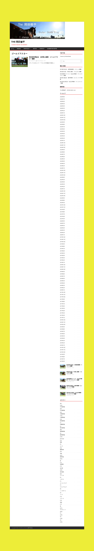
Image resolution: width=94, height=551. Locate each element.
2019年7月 (62, 248)
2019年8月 (62, 246)
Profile (19, 48)
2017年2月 (62, 315)
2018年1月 (62, 290)
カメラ (61, 446)
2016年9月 (62, 326)
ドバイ (61, 494)
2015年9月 (62, 354)
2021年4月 (62, 216)
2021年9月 (62, 209)
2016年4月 (62, 338)
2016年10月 (62, 324)
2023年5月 (62, 179)
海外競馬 (62, 472)
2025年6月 (62, 129)
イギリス (62, 479)
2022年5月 (62, 202)
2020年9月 (62, 221)
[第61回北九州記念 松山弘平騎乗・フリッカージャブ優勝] (63, 395)
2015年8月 (62, 356)
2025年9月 (62, 122)
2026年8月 (62, 96)
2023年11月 (62, 172)
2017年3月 (62, 313)
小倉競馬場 (62, 417)
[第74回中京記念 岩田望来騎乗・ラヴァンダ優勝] (63, 367)
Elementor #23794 (52, 48)
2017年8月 (62, 301)
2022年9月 (62, 198)
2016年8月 (62, 329)
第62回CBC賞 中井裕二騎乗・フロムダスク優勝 (70, 71)
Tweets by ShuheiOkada (65, 56)
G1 (60, 513)
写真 (61, 453)
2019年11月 (62, 239)
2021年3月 (62, 218)
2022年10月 (62, 195)
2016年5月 (62, 336)
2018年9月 (62, 271)
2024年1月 (62, 168)
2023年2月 (62, 186)
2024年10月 (62, 147)
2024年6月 (62, 156)
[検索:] (71, 61)
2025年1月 (62, 140)
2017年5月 (62, 308)
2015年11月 (62, 349)
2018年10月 (62, 269)
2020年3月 (62, 230)
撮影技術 (62, 449)
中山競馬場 (62, 410)
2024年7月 (62, 154)
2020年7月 (62, 223)
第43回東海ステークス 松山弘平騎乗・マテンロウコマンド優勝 (74, 379)
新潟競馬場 (62, 420)
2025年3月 (62, 136)
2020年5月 (62, 225)
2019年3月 (62, 257)
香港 (61, 502)
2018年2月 (62, 287)
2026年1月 (62, 113)
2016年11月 (62, 322)
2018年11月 (62, 267)
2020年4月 (62, 228)
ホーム (12, 48)
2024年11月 (62, 145)
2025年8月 (62, 124)
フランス (62, 498)
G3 (60, 520)
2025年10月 (62, 119)
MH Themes (30, 527)
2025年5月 (62, 131)
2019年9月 (62, 244)
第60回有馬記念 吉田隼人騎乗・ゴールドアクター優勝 (43, 58)
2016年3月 (62, 340)
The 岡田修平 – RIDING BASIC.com (68, 90)
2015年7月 (62, 359)
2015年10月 (62, 352)
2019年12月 (62, 237)
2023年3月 (62, 184)
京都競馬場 (62, 413)
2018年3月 (62, 285)
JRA (61, 403)
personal (62, 438)
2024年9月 (62, 149)
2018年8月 (62, 274)
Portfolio (26, 48)
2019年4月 (62, 255)
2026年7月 (62, 99)
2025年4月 (62, 133)
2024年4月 (62, 161)
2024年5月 (62, 159)
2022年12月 (62, 191)
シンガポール (63, 490)
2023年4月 (62, 182)
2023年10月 (62, 175)
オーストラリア (63, 483)
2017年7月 (62, 303)
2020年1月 (62, 234)
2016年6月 (62, 333)
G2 (60, 516)
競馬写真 (62, 456)
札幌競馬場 (62, 424)
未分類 (61, 468)
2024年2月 (62, 165)
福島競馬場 (62, 431)
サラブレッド (63, 509)
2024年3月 (62, 163)
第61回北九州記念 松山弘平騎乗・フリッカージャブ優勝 (74, 393)
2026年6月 (62, 101)
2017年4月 (62, 310)
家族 (61, 442)
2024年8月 (62, 152)
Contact (42, 48)
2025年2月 (62, 138)
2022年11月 (62, 193)
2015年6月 (62, 361)
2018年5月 (62, 280)
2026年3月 (62, 108)
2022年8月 (62, 200)
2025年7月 (62, 126)
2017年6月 (62, 306)
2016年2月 (62, 342)
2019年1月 (62, 262)
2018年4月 (62, 283)
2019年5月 (62, 253)
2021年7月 (62, 214)
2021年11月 (62, 207)
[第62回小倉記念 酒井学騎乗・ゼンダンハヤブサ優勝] (63, 388)
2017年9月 (62, 299)
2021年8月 (62, 211)
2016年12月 (62, 319)
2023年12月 (62, 170)
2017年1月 (62, 317)
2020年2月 (62, 232)
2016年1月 (62, 345)
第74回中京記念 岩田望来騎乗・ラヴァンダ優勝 (70, 69)
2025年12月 (62, 115)
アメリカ (62, 475)
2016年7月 (62, 331)
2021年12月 (62, 205)
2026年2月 (62, 110)
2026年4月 (62, 106)
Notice (35, 48)
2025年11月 (62, 117)
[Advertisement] (47, 10)
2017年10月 (62, 296)
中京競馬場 (62, 406)
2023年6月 (62, 177)
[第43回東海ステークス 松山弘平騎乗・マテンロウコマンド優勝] (63, 381)
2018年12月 (62, 264)
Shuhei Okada (40, 60)
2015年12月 (62, 347)
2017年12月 (62, 292)
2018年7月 (62, 276)
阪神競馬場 (62, 434)
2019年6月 (62, 251)
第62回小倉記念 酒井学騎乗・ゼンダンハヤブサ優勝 (74, 386)
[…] (53, 63)
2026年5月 (62, 103)
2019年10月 (62, 241)
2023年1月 (62, 188)
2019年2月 (62, 260)
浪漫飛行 (62, 464)
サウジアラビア (63, 487)
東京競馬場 (62, 427)
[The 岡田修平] (37, 38)
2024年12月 (62, 142)
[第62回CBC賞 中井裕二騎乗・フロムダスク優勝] (63, 374)
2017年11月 (62, 294)
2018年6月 (62, 278)
